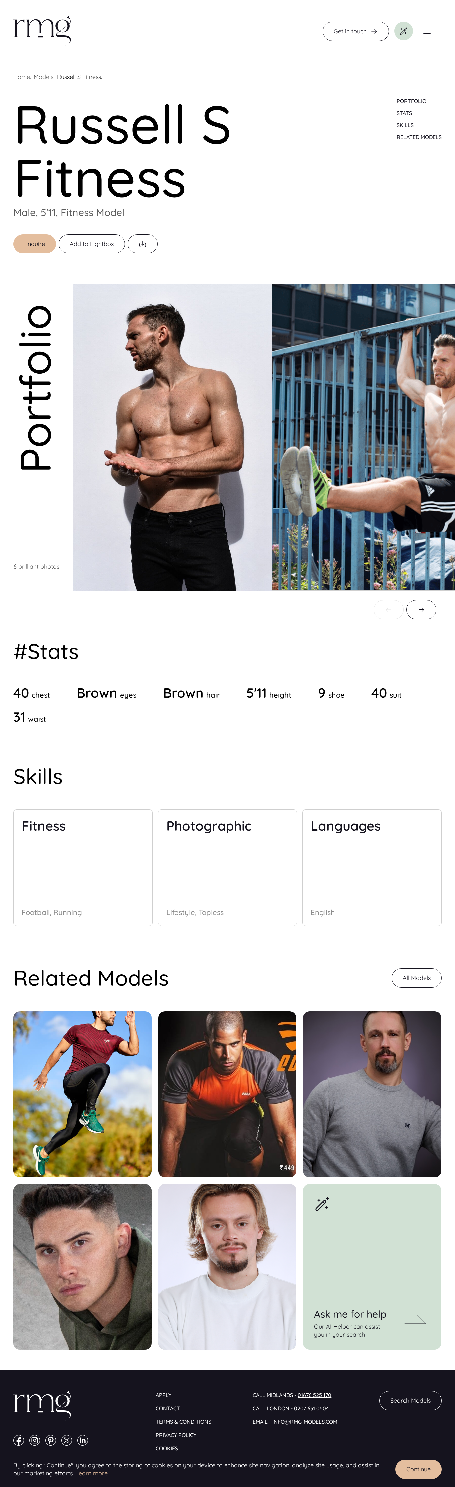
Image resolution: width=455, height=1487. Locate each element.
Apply (163, 1395)
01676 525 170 (314, 1395)
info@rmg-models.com (304, 1421)
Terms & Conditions (183, 1421)
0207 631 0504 (311, 1408)
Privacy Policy (176, 1435)
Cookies (167, 1448)
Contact (168, 1408)
